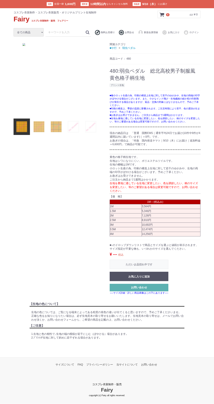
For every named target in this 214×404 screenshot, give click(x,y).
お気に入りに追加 (139, 276)
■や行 (113, 48)
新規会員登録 (151, 32)
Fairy (41, 19)
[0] (162, 14)
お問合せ (129, 32)
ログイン (194, 32)
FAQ (80, 364)
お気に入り (174, 32)
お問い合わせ (139, 287)
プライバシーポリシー (99, 364)
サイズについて (65, 364)
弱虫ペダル (129, 48)
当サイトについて (127, 364)
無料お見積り (108, 32)
